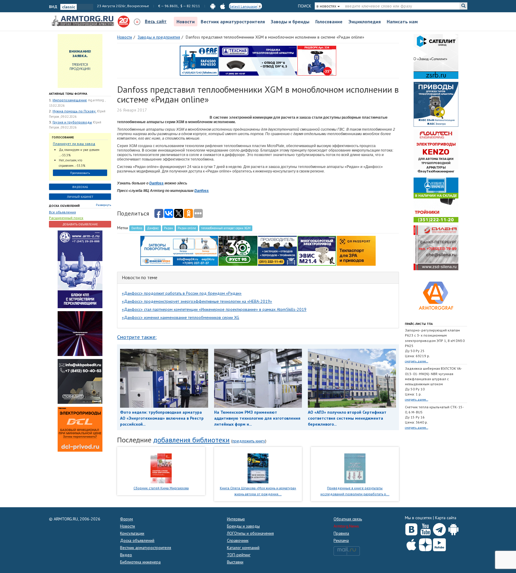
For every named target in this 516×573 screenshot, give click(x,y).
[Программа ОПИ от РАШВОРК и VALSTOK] (316, 60)
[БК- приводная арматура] (80, 429)
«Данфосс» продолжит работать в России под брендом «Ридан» (182, 293)
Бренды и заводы (243, 526)
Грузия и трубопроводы (72, 122)
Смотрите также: (136, 337)
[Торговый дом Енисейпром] (179, 250)
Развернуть (103, 205)
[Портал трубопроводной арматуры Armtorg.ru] (83, 21)
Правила (341, 533)
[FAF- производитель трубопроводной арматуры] (199, 60)
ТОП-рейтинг (239, 554)
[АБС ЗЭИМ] (436, 104)
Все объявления (62, 212)
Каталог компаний (243, 547)
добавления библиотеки (191, 439)
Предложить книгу (248, 441)
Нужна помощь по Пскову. (74, 111)
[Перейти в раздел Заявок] (80, 60)
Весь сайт (156, 21)
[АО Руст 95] (238, 250)
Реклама (341, 540)
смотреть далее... (416, 361)
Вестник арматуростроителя (233, 22)
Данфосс (153, 228)
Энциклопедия (364, 22)
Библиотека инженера (140, 562)
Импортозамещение (70, 100)
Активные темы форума (68, 94)
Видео (126, 554)
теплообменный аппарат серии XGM (226, 228)
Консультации (132, 533)
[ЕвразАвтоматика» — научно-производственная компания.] (316, 250)
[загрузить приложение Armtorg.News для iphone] (222, 6)
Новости (185, 22)
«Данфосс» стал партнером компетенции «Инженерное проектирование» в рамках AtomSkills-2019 (214, 309)
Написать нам (402, 22)
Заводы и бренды (290, 22)
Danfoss (156, 183)
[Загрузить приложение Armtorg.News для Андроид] (453, 528)
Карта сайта (445, 517)
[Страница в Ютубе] (425, 528)
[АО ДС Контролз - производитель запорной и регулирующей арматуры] (80, 333)
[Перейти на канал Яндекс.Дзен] (425, 543)
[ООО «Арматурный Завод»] (80, 269)
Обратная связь (348, 519)
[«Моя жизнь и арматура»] (258, 467)
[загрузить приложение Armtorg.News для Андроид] (212, 6)
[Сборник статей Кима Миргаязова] (161, 467)
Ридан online (187, 228)
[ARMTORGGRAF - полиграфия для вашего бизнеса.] (436, 295)
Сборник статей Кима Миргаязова (161, 488)
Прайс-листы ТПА (419, 324)
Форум (126, 519)
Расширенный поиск (66, 218)
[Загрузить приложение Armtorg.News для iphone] (411, 543)
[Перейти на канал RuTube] (439, 543)
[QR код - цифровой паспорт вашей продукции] (356, 250)
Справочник (237, 540)
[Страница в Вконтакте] (411, 528)
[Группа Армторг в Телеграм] (439, 528)
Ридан (168, 228)
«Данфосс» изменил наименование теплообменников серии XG (180, 317)
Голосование (329, 22)
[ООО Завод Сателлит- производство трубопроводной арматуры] (436, 56)
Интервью (236, 519)
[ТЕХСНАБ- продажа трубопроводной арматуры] (258, 60)
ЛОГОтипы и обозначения (250, 533)
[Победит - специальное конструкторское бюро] (80, 381)
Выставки (235, 562)
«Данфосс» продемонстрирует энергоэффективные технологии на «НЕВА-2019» (197, 301)
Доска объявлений (64, 206)
